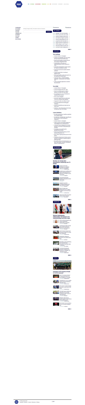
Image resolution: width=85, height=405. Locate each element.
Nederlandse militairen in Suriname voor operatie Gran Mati (65, 237)
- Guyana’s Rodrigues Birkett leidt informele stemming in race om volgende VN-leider (61, 36)
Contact (29, 402)
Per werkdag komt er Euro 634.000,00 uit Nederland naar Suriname (62, 94)
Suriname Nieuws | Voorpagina (60, 56)
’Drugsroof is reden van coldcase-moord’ (61, 101)
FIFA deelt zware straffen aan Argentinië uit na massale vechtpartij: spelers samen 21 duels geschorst (65, 293)
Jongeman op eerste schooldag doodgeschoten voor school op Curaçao (65, 184)
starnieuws (66, 175)
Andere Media (66, 4)
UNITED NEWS (54, 4)
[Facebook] (52, 401)
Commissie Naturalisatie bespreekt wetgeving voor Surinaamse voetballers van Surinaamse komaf (65, 250)
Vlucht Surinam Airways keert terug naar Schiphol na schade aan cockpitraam (65, 232)
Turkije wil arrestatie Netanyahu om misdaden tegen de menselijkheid (64, 167)
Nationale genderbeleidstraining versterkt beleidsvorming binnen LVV (62, 132)
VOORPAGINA (18, 27)
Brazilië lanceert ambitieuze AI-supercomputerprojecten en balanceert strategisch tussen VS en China (65, 173)
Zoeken (48, 31)
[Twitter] (53, 401)
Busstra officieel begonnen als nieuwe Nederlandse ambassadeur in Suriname (65, 221)
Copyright (21, 402)
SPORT (55, 258)
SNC (28, 4)
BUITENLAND (57, 147)
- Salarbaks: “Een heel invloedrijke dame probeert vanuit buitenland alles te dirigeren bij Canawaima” (61, 33)
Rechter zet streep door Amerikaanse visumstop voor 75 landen (61, 162)
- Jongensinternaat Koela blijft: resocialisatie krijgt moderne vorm (61, 41)
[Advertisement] (42, 18)
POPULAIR (17, 30)
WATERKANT (60, 4)
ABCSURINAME (38, 4)
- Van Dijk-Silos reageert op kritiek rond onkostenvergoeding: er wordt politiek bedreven (61, 37)
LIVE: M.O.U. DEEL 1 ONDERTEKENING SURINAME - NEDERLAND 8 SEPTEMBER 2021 (62, 79)
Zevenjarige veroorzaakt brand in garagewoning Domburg (60, 130)
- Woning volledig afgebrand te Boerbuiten (61, 39)
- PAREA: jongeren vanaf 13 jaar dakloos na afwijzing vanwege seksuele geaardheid (61, 44)
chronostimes (66, 252)
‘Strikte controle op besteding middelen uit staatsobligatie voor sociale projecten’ (62, 123)
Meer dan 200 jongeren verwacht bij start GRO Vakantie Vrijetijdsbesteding (62, 61)
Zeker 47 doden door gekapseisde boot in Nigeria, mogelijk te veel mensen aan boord (65, 190)
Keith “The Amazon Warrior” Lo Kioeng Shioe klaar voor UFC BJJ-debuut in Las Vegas (65, 276)
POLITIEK (17, 31)
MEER (69, 49)
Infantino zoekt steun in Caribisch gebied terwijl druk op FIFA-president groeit (65, 299)
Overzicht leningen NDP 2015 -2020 (61, 89)
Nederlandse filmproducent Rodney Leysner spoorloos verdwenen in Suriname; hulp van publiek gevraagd (62, 138)
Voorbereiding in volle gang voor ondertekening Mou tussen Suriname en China (61, 64)
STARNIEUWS (44, 4)
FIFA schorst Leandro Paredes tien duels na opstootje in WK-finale (65, 287)
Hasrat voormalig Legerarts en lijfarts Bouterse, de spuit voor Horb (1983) (61, 92)
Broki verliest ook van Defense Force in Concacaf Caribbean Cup (65, 304)
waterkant (65, 186)
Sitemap (38, 402)
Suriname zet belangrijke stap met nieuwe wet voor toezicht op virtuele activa (62, 58)
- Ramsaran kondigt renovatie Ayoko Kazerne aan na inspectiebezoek (61, 45)
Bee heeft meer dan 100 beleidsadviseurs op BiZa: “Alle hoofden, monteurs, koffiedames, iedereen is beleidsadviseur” (62, 142)
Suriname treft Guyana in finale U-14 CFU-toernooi (61, 272)
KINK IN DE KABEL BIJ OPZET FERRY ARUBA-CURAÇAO (65, 195)
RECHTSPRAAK (18, 39)
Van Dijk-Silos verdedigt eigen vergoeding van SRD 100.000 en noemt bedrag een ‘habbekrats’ (62, 118)
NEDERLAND (56, 201)
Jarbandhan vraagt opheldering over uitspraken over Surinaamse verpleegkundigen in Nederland (65, 243)
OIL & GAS (17, 36)
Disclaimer (25, 402)
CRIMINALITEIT (18, 33)
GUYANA (17, 37)
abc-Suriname (66, 246)
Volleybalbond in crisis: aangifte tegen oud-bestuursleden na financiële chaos (65, 281)
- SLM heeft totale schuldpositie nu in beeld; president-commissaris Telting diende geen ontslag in (61, 47)
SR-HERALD (32, 4)
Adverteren (34, 402)
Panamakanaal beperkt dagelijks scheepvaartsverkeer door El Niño (65, 178)
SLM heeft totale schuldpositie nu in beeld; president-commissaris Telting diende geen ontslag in (62, 126)
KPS (50, 4)
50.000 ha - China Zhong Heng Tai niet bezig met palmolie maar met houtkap (62, 108)
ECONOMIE (17, 34)
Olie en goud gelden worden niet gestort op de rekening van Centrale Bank (62, 75)
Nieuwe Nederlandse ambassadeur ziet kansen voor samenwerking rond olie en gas (61, 217)
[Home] (19, 4)
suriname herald (66, 169)
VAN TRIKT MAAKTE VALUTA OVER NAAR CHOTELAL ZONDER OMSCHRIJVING (62, 99)
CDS (48, 4)
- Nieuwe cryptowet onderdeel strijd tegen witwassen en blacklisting (61, 42)
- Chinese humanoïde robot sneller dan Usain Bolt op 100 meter (61, 34)
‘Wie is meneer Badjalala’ (58, 96)
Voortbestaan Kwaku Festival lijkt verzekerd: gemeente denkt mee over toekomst (65, 226)
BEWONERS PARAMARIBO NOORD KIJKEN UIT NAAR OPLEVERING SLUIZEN (62, 67)
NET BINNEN (17, 28)
